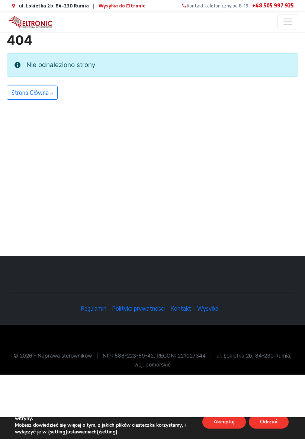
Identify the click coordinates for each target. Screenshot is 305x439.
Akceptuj (224, 421)
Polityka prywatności (138, 308)
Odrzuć (268, 421)
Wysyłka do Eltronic (122, 6)
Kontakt (181, 308)
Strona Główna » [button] (32, 92)
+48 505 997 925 (273, 5)
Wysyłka (207, 308)
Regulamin (93, 308)
